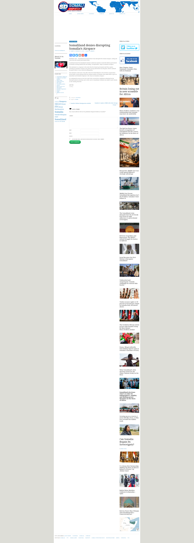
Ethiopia (63, 104)
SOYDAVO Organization (61, 88)
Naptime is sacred (60, 92)
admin (72, 51)
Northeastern (59, 109)
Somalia (59, 111)
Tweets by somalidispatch (60, 50)
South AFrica (57, 121)
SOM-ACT (58, 90)
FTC (57, 106)
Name (70, 130)
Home (70, 13)
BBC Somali (59, 82)
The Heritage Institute (61, 84)
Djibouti (58, 104)
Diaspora (62, 101)
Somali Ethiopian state (98, 537)
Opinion (101, 13)
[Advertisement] (97, 26)
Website (71, 136)
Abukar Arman (123, 448)
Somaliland (60, 119)
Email (70, 133)
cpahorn (58, 85)
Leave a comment (90, 51)
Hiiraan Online (59, 80)
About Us (111, 13)
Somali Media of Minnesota (62, 76)
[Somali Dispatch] (97, 6)
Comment (71, 115)
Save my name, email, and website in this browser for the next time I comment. (88, 139)
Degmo (58, 91)
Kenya (61, 107)
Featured (91, 13)
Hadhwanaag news (60, 81)
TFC (61, 121)
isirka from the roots (61, 86)
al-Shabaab (57, 101)
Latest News (80, 13)
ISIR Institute (59, 87)
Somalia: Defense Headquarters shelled (81, 103)
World (63, 121)
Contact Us (122, 13)
